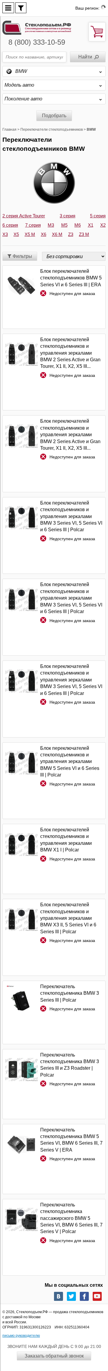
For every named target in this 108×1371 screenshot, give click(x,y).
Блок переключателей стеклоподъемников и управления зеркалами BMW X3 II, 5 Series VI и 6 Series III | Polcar (68, 918)
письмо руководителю (21, 1336)
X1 (90, 225)
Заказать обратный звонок (54, 1355)
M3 (51, 225)
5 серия (98, 215)
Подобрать (54, 115)
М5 (64, 225)
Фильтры (21, 256)
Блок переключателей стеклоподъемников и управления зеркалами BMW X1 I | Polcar (66, 839)
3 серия (67, 215)
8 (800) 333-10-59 (36, 42)
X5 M (30, 234)
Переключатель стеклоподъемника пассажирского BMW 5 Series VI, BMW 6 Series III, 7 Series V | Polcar (71, 1218)
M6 (77, 225)
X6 (43, 234)
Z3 (70, 234)
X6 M (57, 234)
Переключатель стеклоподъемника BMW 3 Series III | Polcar (69, 993)
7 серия (33, 225)
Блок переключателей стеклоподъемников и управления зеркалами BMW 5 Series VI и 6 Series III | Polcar (69, 762)
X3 (5, 234)
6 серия (10, 225)
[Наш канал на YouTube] (97, 1296)
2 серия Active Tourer (23, 215)
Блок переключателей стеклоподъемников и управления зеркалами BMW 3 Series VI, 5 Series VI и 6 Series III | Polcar (71, 516)
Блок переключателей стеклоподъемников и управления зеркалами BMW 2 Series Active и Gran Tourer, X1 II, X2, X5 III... (70, 353)
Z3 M (84, 234)
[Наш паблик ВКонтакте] (58, 1296)
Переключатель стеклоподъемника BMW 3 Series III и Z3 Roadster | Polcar (69, 1064)
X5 (16, 234)
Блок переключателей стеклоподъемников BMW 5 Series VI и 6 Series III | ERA (71, 278)
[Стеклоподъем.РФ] (36, 27)
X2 (103, 225)
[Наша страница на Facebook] (84, 1296)
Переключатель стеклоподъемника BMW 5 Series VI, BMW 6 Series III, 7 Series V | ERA (71, 1139)
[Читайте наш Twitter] (71, 1296)
